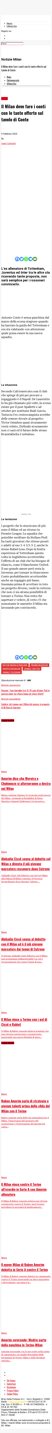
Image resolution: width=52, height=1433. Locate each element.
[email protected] (17, 1401)
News (9, 23)
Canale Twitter (32, 669)
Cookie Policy (12, 1394)
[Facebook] (17, 259)
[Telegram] (30, 259)
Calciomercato (13, 80)
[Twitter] (21, 259)
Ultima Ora (12, 26)
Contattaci (11, 1384)
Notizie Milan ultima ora (15, 665)
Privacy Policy (12, 1390)
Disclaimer (11, 1387)
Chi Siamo (11, 1380)
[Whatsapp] (26, 259)
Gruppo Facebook (11, 669)
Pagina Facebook (39, 665)
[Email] (35, 259)
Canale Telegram (11, 672)
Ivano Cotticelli (8, 143)
